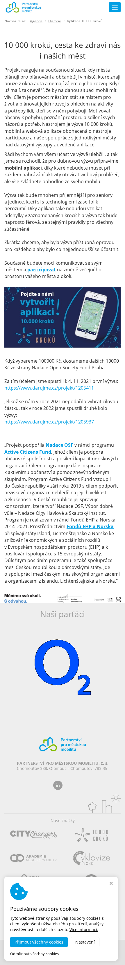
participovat (41, 269)
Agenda (36, 21)
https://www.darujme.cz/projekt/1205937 (49, 422)
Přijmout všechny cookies (39, 942)
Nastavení (85, 942)
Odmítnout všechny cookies (34, 953)
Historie (54, 21)
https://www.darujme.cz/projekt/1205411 (49, 388)
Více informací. (83, 929)
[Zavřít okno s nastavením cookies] (111, 884)
